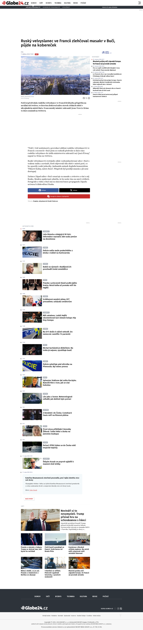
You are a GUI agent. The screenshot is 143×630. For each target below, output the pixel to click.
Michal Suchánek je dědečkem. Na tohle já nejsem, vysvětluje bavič (58, 349)
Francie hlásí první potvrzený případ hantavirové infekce (105, 95)
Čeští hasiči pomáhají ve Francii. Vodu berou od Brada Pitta (54, 549)
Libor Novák (33, 490)
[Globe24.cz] (15, 3)
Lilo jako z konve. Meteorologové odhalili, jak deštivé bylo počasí (57, 398)
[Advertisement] (59, 129)
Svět (41, 3)
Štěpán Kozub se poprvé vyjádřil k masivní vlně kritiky (58, 462)
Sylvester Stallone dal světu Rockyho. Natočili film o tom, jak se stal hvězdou (59, 382)
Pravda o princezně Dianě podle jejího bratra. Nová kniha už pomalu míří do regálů (60, 285)
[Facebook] (84, 98)
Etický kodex (46, 616)
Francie (35, 201)
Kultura (67, 3)
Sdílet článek (107, 52)
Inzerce (73, 616)
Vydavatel (67, 616)
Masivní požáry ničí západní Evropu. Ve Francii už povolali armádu (107, 62)
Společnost (66, 7)
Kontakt (60, 616)
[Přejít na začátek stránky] (120, 615)
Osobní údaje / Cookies (84, 616)
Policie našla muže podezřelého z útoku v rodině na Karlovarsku (58, 251)
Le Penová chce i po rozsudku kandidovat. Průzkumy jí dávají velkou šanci (107, 75)
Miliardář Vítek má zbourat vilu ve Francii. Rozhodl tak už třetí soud (107, 89)
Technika (57, 3)
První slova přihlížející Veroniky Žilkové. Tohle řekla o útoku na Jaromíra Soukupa (57, 431)
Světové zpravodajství (33, 7)
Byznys (49, 3)
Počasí (83, 3)
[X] (86, 98)
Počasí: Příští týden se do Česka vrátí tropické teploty (59, 446)
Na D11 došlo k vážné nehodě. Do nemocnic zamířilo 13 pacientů (58, 333)
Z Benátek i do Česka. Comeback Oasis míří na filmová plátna (57, 414)
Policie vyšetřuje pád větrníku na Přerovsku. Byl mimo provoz (57, 365)
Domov (33, 3)
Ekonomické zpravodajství (51, 7)
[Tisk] (89, 98)
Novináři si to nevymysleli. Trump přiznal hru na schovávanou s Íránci (73, 515)
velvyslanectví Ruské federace (48, 201)
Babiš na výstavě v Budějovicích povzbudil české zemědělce (57, 268)
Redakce (54, 616)
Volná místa (96, 616)
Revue (75, 3)
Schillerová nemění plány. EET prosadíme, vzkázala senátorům (57, 300)
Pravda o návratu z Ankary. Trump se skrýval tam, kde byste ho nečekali (31, 549)
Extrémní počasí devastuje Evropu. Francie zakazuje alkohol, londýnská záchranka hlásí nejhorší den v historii (107, 82)
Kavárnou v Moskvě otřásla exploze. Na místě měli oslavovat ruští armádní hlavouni (79, 550)
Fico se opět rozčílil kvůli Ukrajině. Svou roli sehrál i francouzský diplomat (106, 69)
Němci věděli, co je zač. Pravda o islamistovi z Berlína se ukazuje (30, 573)
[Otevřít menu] (139, 3)
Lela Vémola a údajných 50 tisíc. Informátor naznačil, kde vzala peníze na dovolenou (60, 236)
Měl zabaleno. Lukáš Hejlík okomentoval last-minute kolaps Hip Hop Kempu (59, 317)
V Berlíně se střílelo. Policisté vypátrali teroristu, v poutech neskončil (53, 574)
